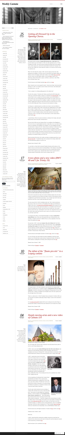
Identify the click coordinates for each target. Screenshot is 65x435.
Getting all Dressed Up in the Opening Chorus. (41, 35)
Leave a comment (59, 163)
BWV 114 (18, 330)
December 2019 (5, 115)
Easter (4, 205)
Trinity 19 (24, 186)
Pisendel (24, 339)
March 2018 (5, 123)
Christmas (4, 203)
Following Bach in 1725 (6, 209)
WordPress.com (5, 233)
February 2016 (5, 171)
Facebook (37, 245)
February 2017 (5, 148)
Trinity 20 (24, 62)
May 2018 (4, 119)
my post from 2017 (54, 95)
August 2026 (5, 53)
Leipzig (36, 40)
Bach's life (41, 39)
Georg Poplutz (23, 333)
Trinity (39, 40)
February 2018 (5, 125)
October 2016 (5, 156)
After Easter (5, 193)
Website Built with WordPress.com (21, 433)
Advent (4, 191)
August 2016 (5, 160)
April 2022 (4, 74)
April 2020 (4, 107)
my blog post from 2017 (34, 301)
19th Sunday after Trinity (21, 173)
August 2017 (5, 136)
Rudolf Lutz (20, 62)
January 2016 (5, 173)
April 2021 (4, 88)
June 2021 (4, 84)
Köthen (33, 40)
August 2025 (5, 55)
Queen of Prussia (22, 61)
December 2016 (5, 152)
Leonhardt (22, 338)
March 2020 (5, 109)
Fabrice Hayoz (20, 53)
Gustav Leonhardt (21, 334)
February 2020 (5, 111)
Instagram (42, 245)
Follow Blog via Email (7, 176)
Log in (4, 227)
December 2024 (5, 59)
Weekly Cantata (10, 3)
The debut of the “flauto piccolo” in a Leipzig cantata (45, 252)
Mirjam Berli (21, 181)
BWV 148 (22, 330)
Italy (23, 177)
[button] (33, 51)
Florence (21, 177)
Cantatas (44, 39)
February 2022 (5, 76)
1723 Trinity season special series (45, 163)
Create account (5, 225)
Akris (18, 50)
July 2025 (4, 57)
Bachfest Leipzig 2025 (6, 45)
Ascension (4, 195)
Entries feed (5, 229)
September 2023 (5, 70)
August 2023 (5, 72)
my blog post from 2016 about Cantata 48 (44, 205)
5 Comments (60, 39)
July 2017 (4, 138)
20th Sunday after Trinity (21, 49)
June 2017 (4, 140)
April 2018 (4, 121)
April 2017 (4, 144)
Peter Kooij (20, 339)
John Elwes (23, 337)
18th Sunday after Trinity (21, 266)
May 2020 (4, 105)
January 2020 (5, 113)
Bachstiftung (22, 50)
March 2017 (5, 146)
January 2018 (5, 127)
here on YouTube (57, 74)
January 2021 (5, 92)
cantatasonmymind (35, 39)
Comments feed (5, 231)
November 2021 (5, 82)
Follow (4, 183)
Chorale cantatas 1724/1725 (37, 164)
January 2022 (5, 78)
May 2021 (4, 86)
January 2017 (5, 150)
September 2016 (5, 158)
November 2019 (5, 117)
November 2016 (5, 154)
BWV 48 (22, 174)
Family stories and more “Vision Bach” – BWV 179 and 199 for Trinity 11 (7, 33)
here (51, 76)
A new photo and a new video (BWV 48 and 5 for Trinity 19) (44, 159)
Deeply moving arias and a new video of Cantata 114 (45, 316)
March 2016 (5, 169)
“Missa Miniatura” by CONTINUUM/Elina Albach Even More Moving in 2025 (8, 42)
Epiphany (4, 207)
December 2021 (5, 80)
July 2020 (4, 103)
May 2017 (4, 142)
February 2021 (5, 90)
